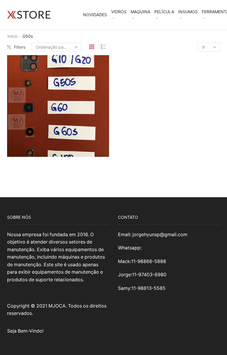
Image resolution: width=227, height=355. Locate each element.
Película (164, 11)
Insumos (188, 11)
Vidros (119, 11)
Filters (19, 47)
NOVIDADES (95, 14)
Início (12, 36)
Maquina (140, 11)
